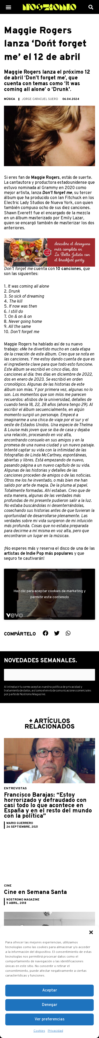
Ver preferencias (49, 1019)
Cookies (39, 1031)
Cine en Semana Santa (35, 892)
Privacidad (55, 1031)
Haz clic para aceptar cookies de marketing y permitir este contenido (49, 594)
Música (9, 99)
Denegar (49, 1005)
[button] (91, 932)
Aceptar (49, 990)
